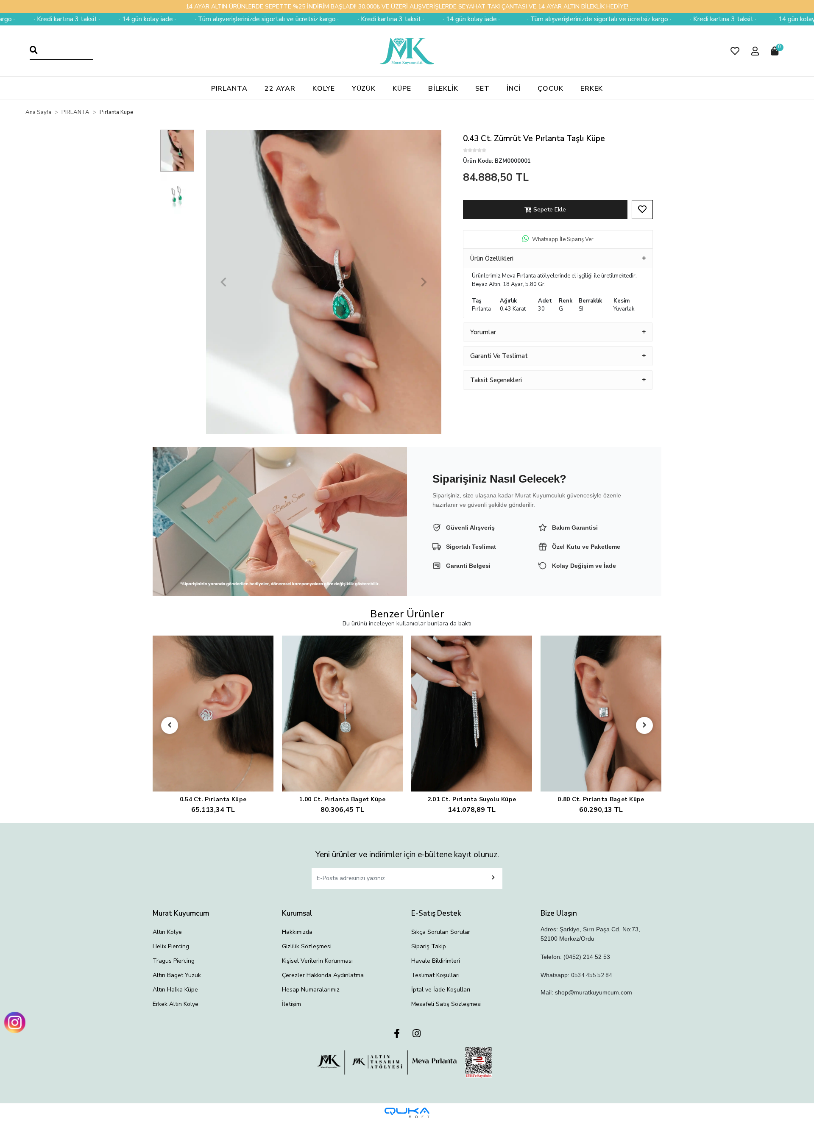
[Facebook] (397, 1034)
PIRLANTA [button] (229, 88)
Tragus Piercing (174, 961)
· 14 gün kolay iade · (78, 19)
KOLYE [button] (323, 88)
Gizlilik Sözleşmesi (307, 946)
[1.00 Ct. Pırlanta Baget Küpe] (342, 714)
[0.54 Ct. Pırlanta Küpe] (213, 714)
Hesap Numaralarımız (311, 990)
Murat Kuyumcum (181, 913)
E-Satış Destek (436, 913)
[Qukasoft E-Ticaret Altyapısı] (407, 1113)
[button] (735, 51)
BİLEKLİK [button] (443, 88)
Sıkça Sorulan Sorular (440, 932)
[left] (169, 725)
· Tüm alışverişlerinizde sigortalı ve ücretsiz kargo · (197, 19)
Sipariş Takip (428, 946)
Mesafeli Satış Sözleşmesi (446, 1004)
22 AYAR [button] (280, 88)
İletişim (291, 1004)
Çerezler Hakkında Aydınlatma (323, 975)
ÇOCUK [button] (550, 88)
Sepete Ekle (549, 210)
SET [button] (482, 88)
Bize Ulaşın (559, 913)
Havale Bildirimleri (435, 961)
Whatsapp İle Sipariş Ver (563, 239)
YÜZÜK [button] (364, 88)
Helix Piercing (171, 946)
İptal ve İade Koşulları (440, 990)
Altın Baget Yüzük (177, 975)
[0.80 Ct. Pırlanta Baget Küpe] (601, 714)
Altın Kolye (167, 932)
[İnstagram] (417, 1034)
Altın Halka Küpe (175, 990)
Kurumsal (297, 913)
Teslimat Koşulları (435, 975)
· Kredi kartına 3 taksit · (321, 19)
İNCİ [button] (514, 88)
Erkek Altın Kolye (175, 1004)
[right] (644, 725)
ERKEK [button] (591, 88)
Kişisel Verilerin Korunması (317, 961)
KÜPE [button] (402, 88)
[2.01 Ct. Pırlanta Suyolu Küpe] (471, 714)
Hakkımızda (297, 932)
